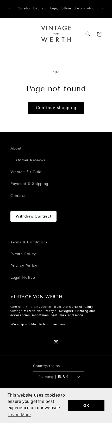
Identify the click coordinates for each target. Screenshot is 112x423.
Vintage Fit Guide (26, 172)
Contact (18, 195)
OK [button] (86, 405)
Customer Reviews (27, 160)
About (16, 148)
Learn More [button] (19, 415)
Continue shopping (56, 107)
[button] (10, 34)
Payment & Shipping (29, 183)
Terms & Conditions (29, 242)
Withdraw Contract (33, 216)
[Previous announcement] (9, 8)
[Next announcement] (102, 8)
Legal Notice (22, 277)
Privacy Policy (23, 266)
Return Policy (23, 254)
